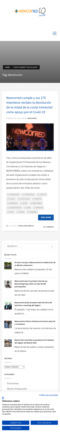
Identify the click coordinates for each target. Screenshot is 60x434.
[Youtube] (52, 24)
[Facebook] (47, 24)
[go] (52, 246)
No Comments (48, 227)
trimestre (33, 212)
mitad (25, 203)
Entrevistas (13, 383)
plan (28, 207)
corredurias (29, 194)
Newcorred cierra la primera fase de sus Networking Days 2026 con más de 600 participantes (31, 284)
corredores (14, 194)
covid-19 (42, 194)
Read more (46, 217)
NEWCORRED (32, 118)
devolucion (24, 199)
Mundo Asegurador (25, 226)
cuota (12, 199)
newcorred (37, 203)
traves (21, 212)
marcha (38, 199)
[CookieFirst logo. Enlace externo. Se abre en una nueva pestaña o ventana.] (3, 398)
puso (11, 212)
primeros (39, 207)
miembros (13, 203)
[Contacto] (56, 24)
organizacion (15, 207)
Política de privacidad (48, 395)
